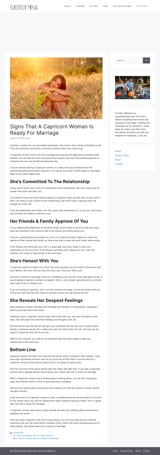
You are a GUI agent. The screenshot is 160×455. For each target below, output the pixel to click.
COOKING (80, 6)
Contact (119, 164)
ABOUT (67, 6)
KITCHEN (94, 6)
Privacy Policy (122, 155)
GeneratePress (49, 451)
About (118, 159)
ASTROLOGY (142, 6)
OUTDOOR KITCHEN (122, 6)
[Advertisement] (80, 31)
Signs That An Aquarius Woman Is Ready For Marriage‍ (35, 438)
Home (118, 151)
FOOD (105, 6)
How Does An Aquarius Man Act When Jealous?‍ (33, 436)
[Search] (146, 60)
